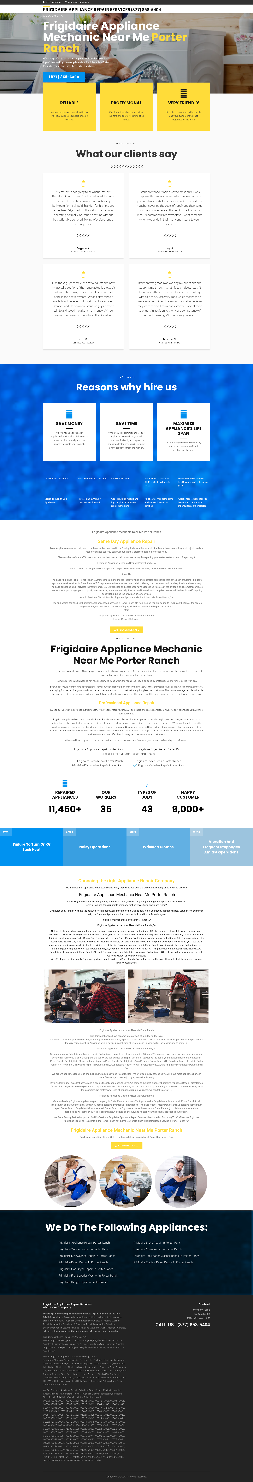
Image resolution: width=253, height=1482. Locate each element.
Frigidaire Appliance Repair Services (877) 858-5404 (102, 9)
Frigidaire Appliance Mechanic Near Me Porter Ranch (126, 654)
